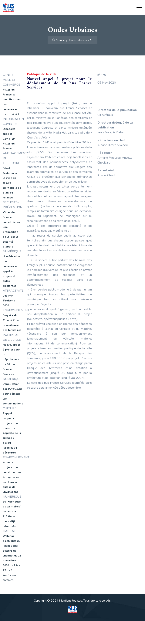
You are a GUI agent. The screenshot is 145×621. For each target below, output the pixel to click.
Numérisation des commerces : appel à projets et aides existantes (11, 271)
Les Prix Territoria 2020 (9, 300)
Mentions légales (70, 601)
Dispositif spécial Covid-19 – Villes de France (10, 138)
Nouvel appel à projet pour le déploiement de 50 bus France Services (11, 359)
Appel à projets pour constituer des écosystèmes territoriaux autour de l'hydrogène (12, 477)
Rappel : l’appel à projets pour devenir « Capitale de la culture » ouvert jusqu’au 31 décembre (12, 433)
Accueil (60, 40)
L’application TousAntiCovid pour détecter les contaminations (13, 393)
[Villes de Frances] (8, 7)
